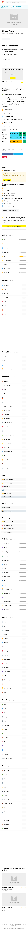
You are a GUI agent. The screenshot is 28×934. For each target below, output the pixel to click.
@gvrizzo (22, 928)
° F (7, 130)
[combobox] (16, 2)
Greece (6, 890)
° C (4, 130)
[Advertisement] (14, 332)
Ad (22, 82)
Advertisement (6, 65)
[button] (3, 2)
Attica (3, 890)
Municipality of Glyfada (7, 889)
